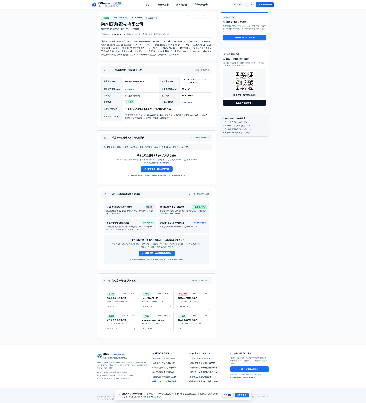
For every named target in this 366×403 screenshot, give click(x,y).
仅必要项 (227, 395)
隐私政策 (146, 397)
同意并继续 (241, 395)
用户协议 (157, 397)
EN (240, 4)
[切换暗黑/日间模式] (252, 4)
